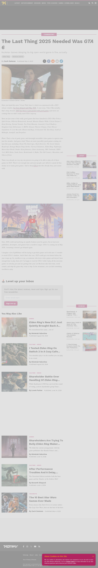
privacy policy (70, 561)
